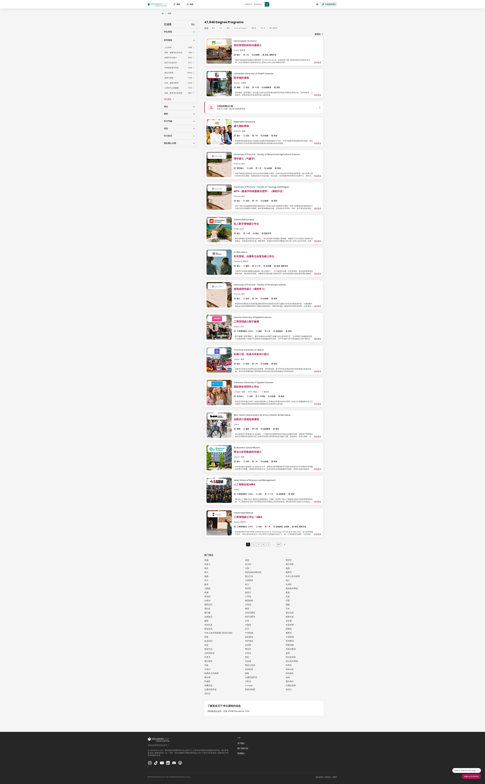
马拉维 (248, 661)
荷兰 (206, 572)
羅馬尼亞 (208, 604)
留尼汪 (289, 689)
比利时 (289, 584)
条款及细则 (319, 777)
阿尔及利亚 (291, 657)
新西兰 (248, 592)
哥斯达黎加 (291, 649)
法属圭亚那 (291, 685)
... (273, 544)
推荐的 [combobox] (318, 34)
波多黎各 (249, 636)
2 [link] (253, 544)
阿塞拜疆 (290, 645)
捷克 (206, 584)
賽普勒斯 (249, 600)
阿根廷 (289, 628)
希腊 (206, 592)
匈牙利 (248, 588)
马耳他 (248, 604)
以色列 (207, 600)
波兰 (247, 584)
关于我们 (241, 743)
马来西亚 (249, 580)
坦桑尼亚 (208, 685)
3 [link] (258, 544)
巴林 (206, 665)
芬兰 (206, 580)
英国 (247, 560)
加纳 (288, 677)
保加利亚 (249, 669)
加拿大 (207, 564)
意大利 (248, 564)
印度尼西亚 (250, 612)
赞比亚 (207, 608)
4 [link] (263, 544)
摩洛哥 (248, 649)
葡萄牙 (289, 572)
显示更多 (167, 99)
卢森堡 (248, 624)
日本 (288, 608)
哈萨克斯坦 (250, 616)
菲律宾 (289, 665)
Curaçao (249, 685)
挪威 (288, 604)
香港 (288, 592)
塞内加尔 (290, 681)
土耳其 (248, 596)
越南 (206, 620)
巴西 (288, 600)
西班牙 (289, 560)
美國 (206, 560)
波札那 (289, 620)
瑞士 (288, 580)
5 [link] (268, 544)
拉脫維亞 (208, 616)
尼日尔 (207, 693)
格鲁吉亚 (290, 616)
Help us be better (471, 776)
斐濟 (288, 653)
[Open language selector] (317, 4)
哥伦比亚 (208, 624)
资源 (191, 4)
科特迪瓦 (290, 673)
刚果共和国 (250, 689)
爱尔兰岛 (249, 576)
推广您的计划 (242, 748)
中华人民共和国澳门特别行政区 (218, 632)
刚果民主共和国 (211, 673)
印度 (247, 620)
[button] (179, 47)
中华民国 (249, 632)
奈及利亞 (208, 641)
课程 (178, 4)
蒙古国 (207, 677)
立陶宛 (207, 588)
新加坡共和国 (292, 588)
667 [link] (279, 544)
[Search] (267, 4)
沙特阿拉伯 (209, 653)
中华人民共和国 (293, 576)
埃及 (206, 645)
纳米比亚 (290, 669)
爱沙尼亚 (290, 612)
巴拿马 (207, 657)
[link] (169, 13)
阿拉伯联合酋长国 (253, 572)
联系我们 (241, 753)
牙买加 (248, 653)
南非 (206, 568)
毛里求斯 (290, 624)
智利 (247, 657)
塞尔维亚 (208, 661)
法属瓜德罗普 (251, 677)
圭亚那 (248, 645)
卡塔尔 (207, 669)
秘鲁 (247, 673)
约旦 (247, 628)
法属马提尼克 (210, 689)
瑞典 (206, 576)
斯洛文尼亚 (250, 665)
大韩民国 (290, 636)
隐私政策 (328, 777)
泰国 (247, 608)
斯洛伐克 (208, 628)
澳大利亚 (290, 564)
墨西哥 (289, 632)
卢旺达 (248, 681)
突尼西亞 (290, 641)
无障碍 (334, 777)
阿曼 (206, 636)
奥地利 (207, 596)
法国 (247, 568)
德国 (288, 568)
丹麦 (288, 596)
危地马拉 (208, 649)
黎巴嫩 (207, 612)
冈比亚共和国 (292, 661)
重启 (193, 24)
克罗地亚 (249, 641)
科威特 (207, 681)
